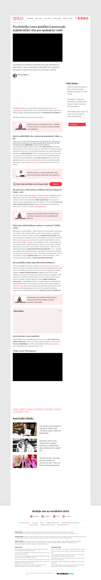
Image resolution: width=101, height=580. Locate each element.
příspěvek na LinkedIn (36, 195)
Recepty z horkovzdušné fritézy (40, 544)
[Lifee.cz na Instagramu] (82, 19)
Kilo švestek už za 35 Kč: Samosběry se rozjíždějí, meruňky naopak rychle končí (67, 562)
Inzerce (42, 523)
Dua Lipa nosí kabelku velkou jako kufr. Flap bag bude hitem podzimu (68, 549)
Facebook (36, 516)
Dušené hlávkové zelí (32, 542)
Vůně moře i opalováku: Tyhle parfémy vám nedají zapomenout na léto (32, 559)
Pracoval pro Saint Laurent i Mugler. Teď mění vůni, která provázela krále (67, 551)
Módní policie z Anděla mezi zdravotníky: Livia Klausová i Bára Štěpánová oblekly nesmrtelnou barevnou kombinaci (30, 565)
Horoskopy (30, 18)
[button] (76, 18)
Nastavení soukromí (63, 525)
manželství (22, 409)
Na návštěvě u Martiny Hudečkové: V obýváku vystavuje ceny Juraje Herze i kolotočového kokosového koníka (31, 549)
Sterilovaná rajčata (28, 541)
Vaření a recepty (67, 18)
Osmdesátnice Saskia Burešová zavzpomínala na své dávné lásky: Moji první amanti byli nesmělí (32, 553)
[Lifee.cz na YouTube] (87, 19)
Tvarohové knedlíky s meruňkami (23, 544)
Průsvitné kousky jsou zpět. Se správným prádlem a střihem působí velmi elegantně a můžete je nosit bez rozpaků (67, 555)
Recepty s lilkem (42, 542)
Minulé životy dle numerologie (41, 536)
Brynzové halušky (51, 542)
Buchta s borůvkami (62, 542)
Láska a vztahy (57, 18)
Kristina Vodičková (23, 75)
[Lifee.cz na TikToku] (84, 19)
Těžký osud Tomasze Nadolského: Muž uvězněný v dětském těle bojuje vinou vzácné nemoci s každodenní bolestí (32, 556)
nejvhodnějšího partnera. (31, 253)
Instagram (47, 516)
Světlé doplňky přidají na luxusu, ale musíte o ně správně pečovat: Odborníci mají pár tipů (77, 114)
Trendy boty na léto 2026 (22, 538)
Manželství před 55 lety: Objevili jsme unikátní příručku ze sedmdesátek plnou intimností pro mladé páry (50, 445)
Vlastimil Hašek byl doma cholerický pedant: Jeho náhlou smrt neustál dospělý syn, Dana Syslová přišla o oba (32, 562)
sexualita (16, 409)
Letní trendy (66, 533)
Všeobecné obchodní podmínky (70, 523)
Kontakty (35, 523)
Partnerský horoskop (47, 532)
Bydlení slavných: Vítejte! (39, 533)
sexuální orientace (39, 409)
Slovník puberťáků (36, 532)
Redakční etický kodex (53, 523)
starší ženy (46, 197)
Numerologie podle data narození (23, 533)
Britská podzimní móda (80, 536)
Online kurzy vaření (24, 523)
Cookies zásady (34, 525)
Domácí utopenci (72, 542)
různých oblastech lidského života (49, 266)
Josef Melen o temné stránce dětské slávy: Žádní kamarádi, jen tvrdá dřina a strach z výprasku (68, 558)
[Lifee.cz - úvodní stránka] (18, 18)
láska (26, 411)
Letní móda (59, 533)
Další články (73, 124)
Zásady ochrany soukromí (48, 525)
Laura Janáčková (49, 409)
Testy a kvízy (56, 532)
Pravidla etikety (27, 532)
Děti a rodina (38, 18)
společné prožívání (18, 286)
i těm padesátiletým (40, 206)
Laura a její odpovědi (18, 411)
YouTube (67, 516)
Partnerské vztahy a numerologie (58, 536)
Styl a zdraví (47, 18)
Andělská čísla (63, 532)
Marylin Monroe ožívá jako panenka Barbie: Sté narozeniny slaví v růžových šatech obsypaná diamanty (50, 461)
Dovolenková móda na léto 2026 (37, 538)
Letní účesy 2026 (50, 538)
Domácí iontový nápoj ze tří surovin (43, 541)
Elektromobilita (67, 538)
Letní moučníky (59, 538)
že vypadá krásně (18, 155)
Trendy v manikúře (28, 536)
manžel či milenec (34, 162)
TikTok (58, 516)
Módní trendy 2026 (50, 533)
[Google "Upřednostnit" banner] (37, 186)
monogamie (30, 409)
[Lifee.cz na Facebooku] (79, 19)
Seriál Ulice (70, 536)
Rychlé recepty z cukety (58, 541)
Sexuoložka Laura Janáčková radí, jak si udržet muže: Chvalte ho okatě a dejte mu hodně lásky (50, 429)
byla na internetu (25, 240)
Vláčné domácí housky (20, 542)
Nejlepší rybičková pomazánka (72, 541)
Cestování (70, 532)
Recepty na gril (74, 533)
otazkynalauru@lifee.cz (37, 117)
